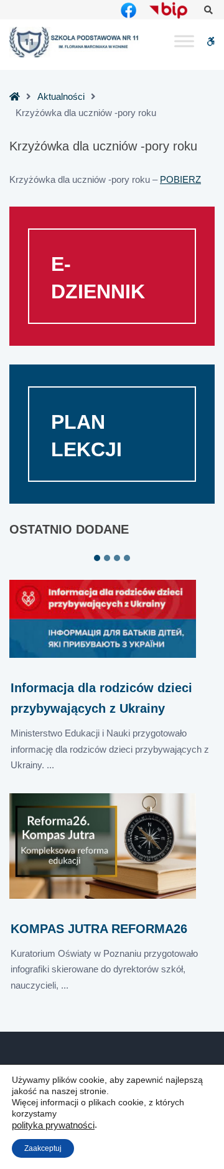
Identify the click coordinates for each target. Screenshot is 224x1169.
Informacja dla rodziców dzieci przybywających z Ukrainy (101, 698)
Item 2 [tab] (107, 558)
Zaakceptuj (43, 1148)
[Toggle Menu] (184, 41)
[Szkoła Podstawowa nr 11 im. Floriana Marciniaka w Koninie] (74, 42)
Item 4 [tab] (127, 558)
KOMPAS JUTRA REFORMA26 (99, 929)
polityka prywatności (53, 1125)
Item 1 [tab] (97, 558)
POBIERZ (180, 179)
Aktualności (61, 96)
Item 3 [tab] (117, 558)
